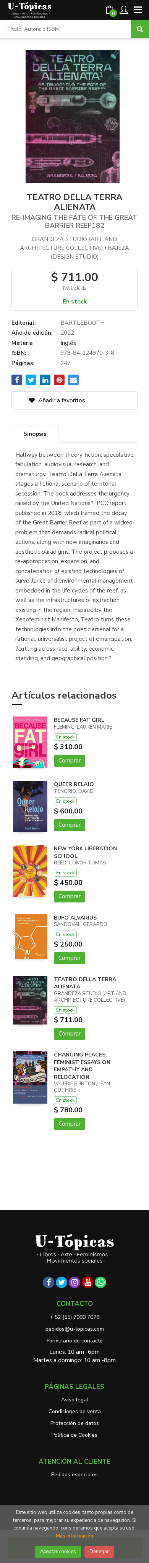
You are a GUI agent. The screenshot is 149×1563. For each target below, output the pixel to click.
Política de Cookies (74, 1435)
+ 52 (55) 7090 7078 (74, 1317)
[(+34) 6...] (100, 1282)
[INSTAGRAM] (74, 1282)
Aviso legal (74, 1399)
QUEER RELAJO (74, 784)
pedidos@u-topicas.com (74, 1329)
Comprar (69, 760)
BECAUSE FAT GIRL (79, 720)
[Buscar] (140, 29)
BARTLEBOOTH (82, 323)
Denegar (99, 1551)
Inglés (68, 343)
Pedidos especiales (74, 1474)
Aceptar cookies (58, 1551)
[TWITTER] (61, 1282)
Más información (74, 1536)
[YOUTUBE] (87, 1282)
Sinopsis (35, 434)
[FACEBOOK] (48, 1282)
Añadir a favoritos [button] (61, 400)
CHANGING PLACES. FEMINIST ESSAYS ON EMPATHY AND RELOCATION (82, 1066)
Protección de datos (74, 1423)
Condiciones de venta (75, 1411)
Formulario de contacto (75, 1340)
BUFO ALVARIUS (75, 917)
